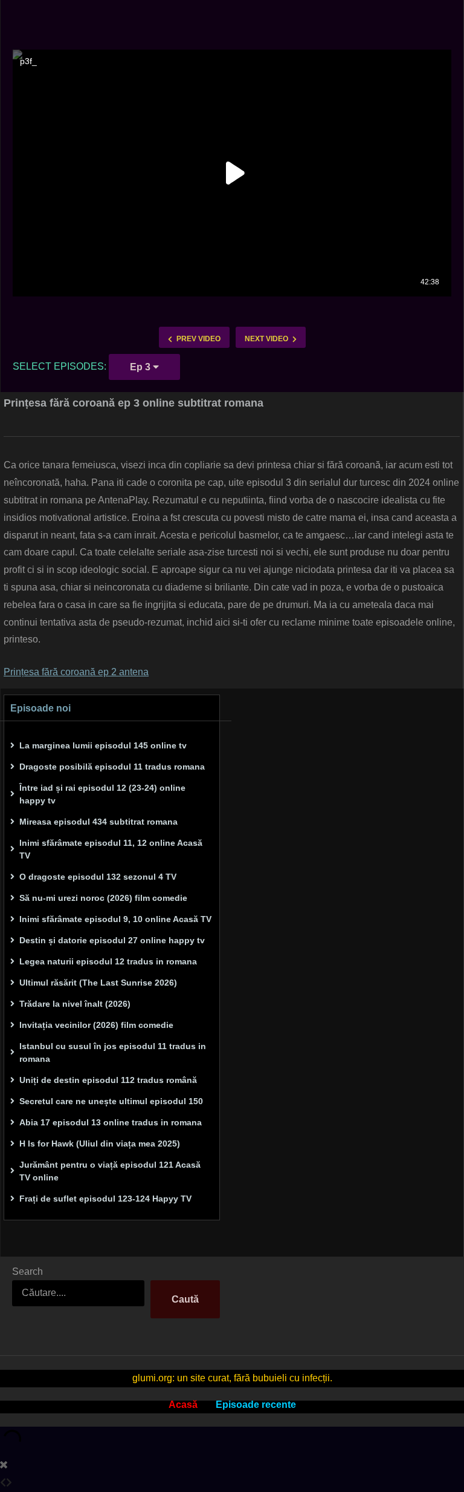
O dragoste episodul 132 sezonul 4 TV (97, 877)
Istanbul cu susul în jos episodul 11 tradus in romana (112, 1052)
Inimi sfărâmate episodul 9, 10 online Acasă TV (115, 919)
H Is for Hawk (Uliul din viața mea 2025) (99, 1143)
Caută (185, 1299)
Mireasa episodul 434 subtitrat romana (98, 821)
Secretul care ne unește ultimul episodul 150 (111, 1101)
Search (27, 1271)
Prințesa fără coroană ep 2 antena (76, 672)
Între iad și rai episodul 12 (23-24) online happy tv (102, 794)
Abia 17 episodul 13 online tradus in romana (110, 1122)
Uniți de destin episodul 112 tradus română (108, 1080)
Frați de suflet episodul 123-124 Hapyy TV (105, 1198)
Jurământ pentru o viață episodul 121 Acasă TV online (110, 1171)
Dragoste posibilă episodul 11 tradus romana (112, 766)
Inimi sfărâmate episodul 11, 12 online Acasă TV (110, 849)
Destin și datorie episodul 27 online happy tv (112, 940)
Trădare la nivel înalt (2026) (74, 1004)
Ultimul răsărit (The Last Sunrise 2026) (98, 982)
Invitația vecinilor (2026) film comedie (96, 1025)
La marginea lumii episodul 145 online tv (103, 745)
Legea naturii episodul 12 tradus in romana (108, 961)
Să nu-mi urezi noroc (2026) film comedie (103, 898)
